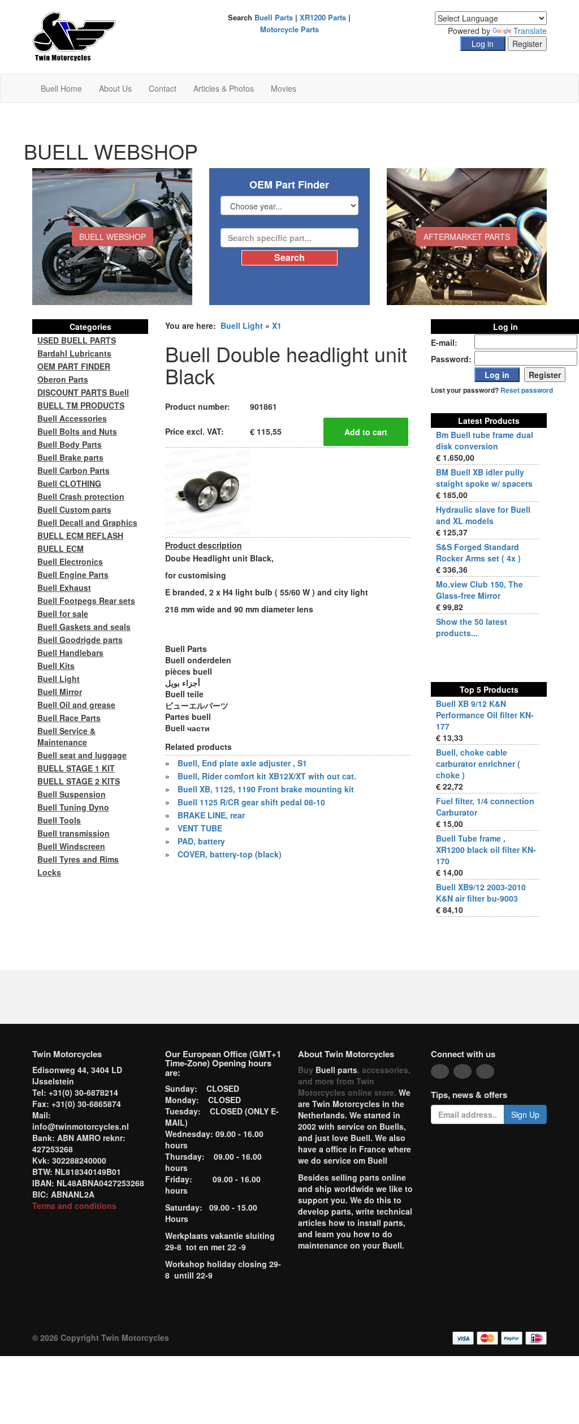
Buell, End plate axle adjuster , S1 (242, 763)
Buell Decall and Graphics (87, 522)
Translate (530, 30)
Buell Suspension (71, 794)
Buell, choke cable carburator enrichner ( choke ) (478, 763)
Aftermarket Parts (467, 236)
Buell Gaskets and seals (84, 626)
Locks (49, 872)
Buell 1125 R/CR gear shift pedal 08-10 (251, 802)
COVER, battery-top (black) (230, 854)
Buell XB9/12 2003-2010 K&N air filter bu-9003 (481, 892)
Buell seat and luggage (82, 755)
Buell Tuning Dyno (73, 807)
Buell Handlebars (70, 652)
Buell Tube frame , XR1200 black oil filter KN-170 (486, 850)
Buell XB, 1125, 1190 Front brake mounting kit (266, 789)
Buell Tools (59, 820)
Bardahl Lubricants (74, 353)
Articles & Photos (223, 88)
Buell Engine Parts (73, 574)
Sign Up (525, 1114)
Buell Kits (56, 665)
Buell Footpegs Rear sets (86, 600)
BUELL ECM (60, 548)
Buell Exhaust (64, 587)
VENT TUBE (200, 828)
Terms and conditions (74, 1205)
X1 (277, 325)
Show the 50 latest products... (471, 627)
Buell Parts (273, 17)
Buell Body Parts (69, 444)
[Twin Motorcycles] (74, 35)
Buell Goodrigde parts (80, 639)
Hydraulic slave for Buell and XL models (483, 515)
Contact (162, 88)
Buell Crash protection (80, 496)
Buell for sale (62, 613)
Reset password (526, 390)
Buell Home (61, 88)
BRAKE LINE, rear (211, 815)
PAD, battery (201, 841)
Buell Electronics (70, 561)
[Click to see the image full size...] (207, 491)
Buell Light (242, 325)
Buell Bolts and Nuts (77, 431)
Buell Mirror (59, 691)
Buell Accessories (72, 418)
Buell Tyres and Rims (78, 859)
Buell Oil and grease (76, 704)
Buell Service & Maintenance (66, 736)
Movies (283, 88)
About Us (115, 88)
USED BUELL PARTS (76, 340)
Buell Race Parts (69, 717)
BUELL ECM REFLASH (80, 535)
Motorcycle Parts (289, 29)
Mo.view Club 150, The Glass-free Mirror (479, 589)
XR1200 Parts (323, 17)
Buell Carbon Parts (73, 470)
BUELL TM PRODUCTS (80, 405)
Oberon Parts (62, 379)
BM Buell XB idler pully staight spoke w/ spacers (484, 477)
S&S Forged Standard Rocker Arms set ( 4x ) (478, 552)
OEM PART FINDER (73, 366)
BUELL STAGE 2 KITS (78, 781)
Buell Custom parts (74, 509)
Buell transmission (73, 833)
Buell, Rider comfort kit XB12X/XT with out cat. (267, 776)
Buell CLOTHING (69, 483)
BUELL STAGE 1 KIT (76, 768)
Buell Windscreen (71, 846)
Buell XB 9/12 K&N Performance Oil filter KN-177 (485, 715)
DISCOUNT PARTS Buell (83, 392)
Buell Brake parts (70, 457)
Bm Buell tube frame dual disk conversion (484, 440)
